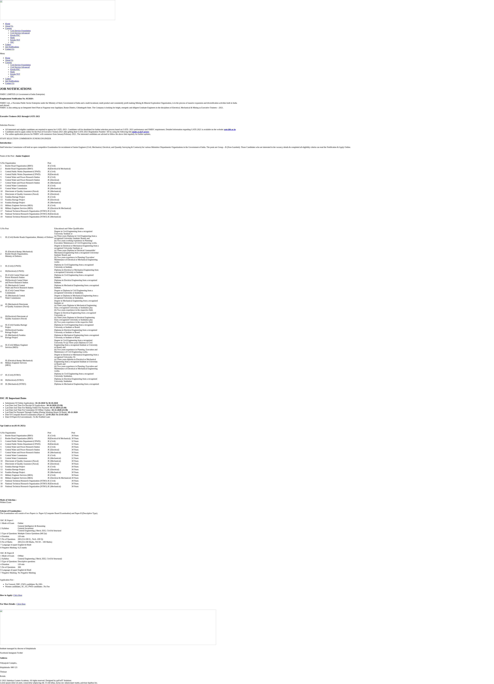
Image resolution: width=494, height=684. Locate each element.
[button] (247, 53)
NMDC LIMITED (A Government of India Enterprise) (22, 94)
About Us (9, 26)
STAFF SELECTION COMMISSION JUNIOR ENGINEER (25, 138)
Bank (12, 37)
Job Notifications (12, 47)
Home (7, 24)
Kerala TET (15, 40)
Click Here (17, 595)
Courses (8, 28)
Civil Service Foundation (20, 31)
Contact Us (9, 49)
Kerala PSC (15, 35)
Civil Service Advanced (20, 33)
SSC (12, 42)
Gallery (8, 44)
